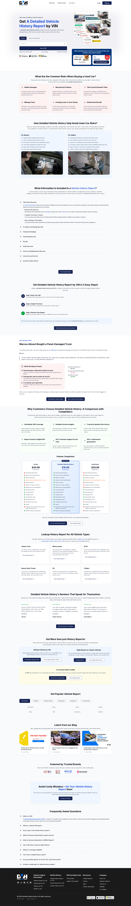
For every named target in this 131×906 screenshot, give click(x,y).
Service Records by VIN (57, 883)
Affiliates (102, 886)
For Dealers (103, 889)
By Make (36, 701)
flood (64, 212)
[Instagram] (27, 882)
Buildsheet (73, 701)
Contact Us (103, 884)
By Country (25, 701)
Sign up (107, 3)
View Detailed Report (101, 62)
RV (59, 541)
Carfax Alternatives (88, 886)
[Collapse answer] (20, 202)
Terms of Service (31, 898)
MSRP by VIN (38, 889)
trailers (56, 541)
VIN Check (52, 3)
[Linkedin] (24, 882)
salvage (48, 212)
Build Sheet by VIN (39, 883)
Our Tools (71, 3)
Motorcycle (62, 701)
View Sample (44, 52)
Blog (84, 884)
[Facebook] (18, 882)
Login (99, 3)
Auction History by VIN (57, 886)
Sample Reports (87, 878)
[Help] (64, 43)
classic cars (81, 539)
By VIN (23, 38)
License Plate (86, 701)
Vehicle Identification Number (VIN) (34, 819)
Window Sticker (62, 3)
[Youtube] (30, 882)
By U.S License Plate (34, 38)
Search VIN (43, 48)
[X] (21, 882)
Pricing (85, 881)
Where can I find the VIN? (25, 52)
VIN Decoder (70, 878)
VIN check (54, 350)
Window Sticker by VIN (40, 880)
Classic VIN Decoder (73, 881)
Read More (24, 613)
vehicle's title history (30, 205)
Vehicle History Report (83, 188)
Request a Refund (105, 881)
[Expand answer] (20, 227)
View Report (82, 62)
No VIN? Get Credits (62, 52)
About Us (102, 878)
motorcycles (45, 541)
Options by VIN (38, 886)
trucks (51, 541)
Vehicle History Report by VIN (56, 879)
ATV (62, 541)
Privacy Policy (20, 898)
